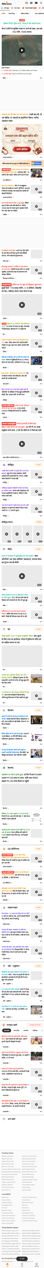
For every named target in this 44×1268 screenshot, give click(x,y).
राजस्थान (25, 1030)
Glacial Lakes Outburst (29, 1161)
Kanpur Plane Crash (8, 1161)
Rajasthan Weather (7, 1185)
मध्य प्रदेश (16, 1030)
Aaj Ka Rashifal (26, 1190)
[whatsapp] (38, 78)
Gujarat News (26, 1210)
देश (4, 334)
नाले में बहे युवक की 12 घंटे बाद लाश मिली (11, 1251)
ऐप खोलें (22, 1259)
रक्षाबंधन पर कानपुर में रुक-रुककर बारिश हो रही (31, 1243)
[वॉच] (36, 2)
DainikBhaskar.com (7, 1261)
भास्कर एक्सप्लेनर (7, 157)
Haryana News (6, 1200)
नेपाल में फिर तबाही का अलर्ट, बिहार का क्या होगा (31, 1241)
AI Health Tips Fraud (28, 1164)
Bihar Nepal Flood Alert (29, 1159)
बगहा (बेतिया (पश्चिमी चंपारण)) (11, 457)
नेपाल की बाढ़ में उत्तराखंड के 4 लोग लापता (31, 1230)
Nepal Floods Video (7, 1156)
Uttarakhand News (7, 1213)
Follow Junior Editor (7, 1223)
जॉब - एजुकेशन (7, 984)
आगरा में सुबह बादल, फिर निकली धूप (10, 1241)
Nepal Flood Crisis (7, 1159)
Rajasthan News (6, 1210)
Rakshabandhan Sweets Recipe (11, 1172)
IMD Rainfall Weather (8, 1177)
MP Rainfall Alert (27, 1182)
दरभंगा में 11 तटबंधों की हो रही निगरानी (10, 1249)
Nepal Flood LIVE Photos (29, 1156)
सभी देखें (39, 522)
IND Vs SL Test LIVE (7, 1166)
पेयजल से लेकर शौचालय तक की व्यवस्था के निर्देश (11, 1254)
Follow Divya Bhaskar (28, 1215)
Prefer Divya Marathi (8, 1218)
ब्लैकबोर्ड (5, 900)
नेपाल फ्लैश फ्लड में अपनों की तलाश (10, 1238)
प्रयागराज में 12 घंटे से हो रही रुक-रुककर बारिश (31, 1238)
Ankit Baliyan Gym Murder (9, 1174)
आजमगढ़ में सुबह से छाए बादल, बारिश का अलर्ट (11, 1246)
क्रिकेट (5, 368)
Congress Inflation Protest (29, 1179)
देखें (22, 1266)
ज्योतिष (5, 214)
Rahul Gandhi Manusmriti (29, 1166)
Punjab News (26, 1200)
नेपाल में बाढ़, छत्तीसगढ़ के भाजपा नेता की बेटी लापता (11, 1236)
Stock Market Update (28, 1185)
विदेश (4, 78)
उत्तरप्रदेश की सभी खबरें (34, 1025)
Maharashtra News (27, 1202)
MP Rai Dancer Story (8, 1164)
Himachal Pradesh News (29, 1197)
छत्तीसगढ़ (35, 1030)
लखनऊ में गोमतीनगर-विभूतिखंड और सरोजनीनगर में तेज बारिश (31, 1233)
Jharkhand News (7, 1202)
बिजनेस (5, 808)
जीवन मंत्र (5, 261)
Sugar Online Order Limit (29, 1172)
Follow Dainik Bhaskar (8, 1215)
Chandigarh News (7, 1205)
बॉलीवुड (5, 400)
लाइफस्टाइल (6, 924)
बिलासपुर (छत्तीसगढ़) (8, 278)
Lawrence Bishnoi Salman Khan (11, 1169)
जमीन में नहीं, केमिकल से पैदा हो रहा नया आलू (31, 1246)
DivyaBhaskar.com (27, 1261)
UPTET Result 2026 (7, 1187)
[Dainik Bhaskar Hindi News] (7, 3)
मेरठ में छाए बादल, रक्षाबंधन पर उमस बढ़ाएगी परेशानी (31, 1254)
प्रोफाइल (36, 1266)
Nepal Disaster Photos (28, 1169)
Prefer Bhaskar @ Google (29, 1221)
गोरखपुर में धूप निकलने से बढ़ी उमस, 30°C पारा (31, 1251)
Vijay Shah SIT (6, 1190)
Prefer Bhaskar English (8, 1221)
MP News (25, 1205)
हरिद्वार (4, 351)
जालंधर (5, 622)
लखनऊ (5, 417)
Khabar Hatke (26, 1187)
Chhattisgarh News (27, 1213)
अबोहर (4, 318)
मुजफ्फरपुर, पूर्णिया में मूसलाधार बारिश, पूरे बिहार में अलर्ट (11, 1233)
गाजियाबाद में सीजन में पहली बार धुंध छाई (31, 1236)
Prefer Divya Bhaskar (28, 1218)
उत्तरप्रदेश (6, 1030)
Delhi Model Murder (28, 1177)
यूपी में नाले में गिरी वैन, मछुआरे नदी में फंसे (11, 1243)
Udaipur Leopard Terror (8, 1182)
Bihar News (25, 1208)
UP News (4, 1208)
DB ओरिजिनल (7, 180)
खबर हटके (5, 384)
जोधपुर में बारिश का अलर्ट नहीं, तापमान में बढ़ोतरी (31, 1249)
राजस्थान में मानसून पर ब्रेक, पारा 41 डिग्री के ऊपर (11, 1230)
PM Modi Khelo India (8, 1179)
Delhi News (5, 1197)
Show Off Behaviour (28, 1174)
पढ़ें (7, 1266)
